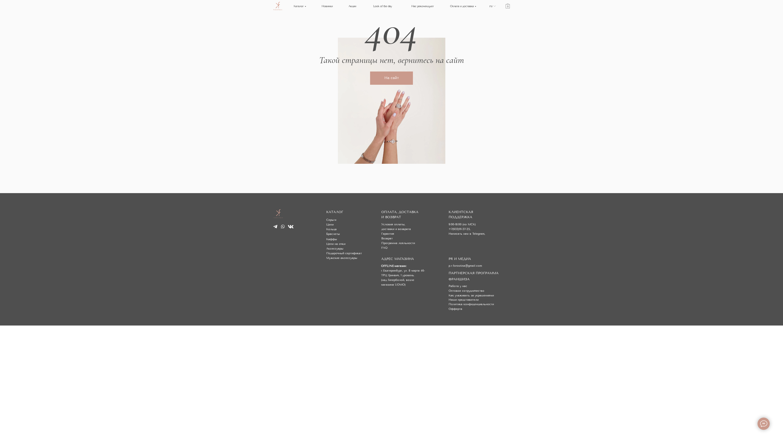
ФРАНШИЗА (459, 279)
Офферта (455, 309)
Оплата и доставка (462, 6)
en (491, 9)
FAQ (384, 248)
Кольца (331, 229)
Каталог (299, 6)
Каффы (331, 239)
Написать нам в (460, 233)
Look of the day (382, 6)
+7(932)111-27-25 (459, 229)
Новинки (327, 6)
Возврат (387, 238)
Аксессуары (334, 248)
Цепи (330, 224)
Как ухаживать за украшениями (471, 295)
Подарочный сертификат (344, 253)
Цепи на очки (335, 244)
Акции (352, 6)
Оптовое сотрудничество (466, 291)
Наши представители (464, 299)
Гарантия (387, 233)
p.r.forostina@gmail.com (465, 265)
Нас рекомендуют (422, 6)
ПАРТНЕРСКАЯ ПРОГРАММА (474, 273)
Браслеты (333, 234)
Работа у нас (458, 286)
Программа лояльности (398, 243)
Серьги (331, 220)
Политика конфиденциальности (471, 304)
